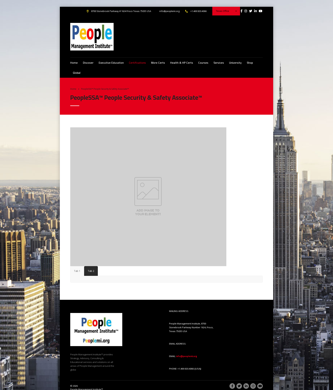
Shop (250, 62)
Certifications (137, 62)
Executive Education (111, 62)
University (235, 62)
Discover (88, 62)
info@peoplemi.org (169, 11)
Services (219, 62)
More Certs (158, 62)
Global (76, 72)
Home (74, 62)
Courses (203, 62)
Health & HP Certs (181, 62)
